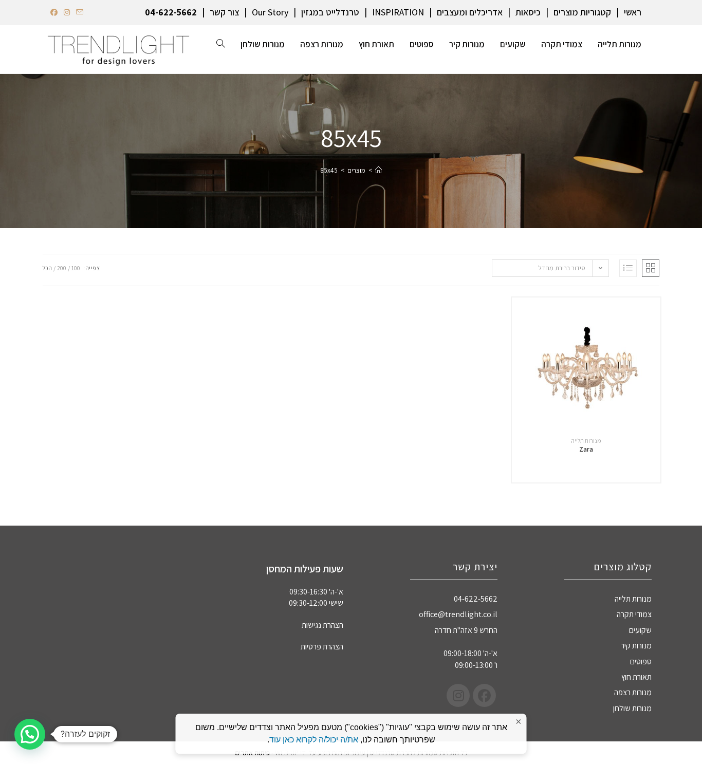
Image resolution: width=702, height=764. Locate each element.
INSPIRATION (398, 12)
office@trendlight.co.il (458, 614)
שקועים (640, 630)
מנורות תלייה (586, 440)
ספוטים (641, 661)
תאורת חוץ (636, 677)
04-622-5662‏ (171, 12)
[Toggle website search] (221, 44)
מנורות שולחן (632, 708)
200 (61, 268)
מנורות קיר (636, 645)
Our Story (270, 12)
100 (75, 268)
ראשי (632, 12)
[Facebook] (484, 695)
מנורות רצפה (633, 692)
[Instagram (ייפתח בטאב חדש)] (67, 12)
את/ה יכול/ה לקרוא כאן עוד (313, 739)
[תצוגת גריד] (650, 268)
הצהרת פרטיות (322, 646)
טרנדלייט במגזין (330, 12)
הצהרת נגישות (322, 625)
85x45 (329, 170)
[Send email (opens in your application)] (79, 12)
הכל (47, 268)
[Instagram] (458, 695)
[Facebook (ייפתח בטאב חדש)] (55, 12)
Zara (586, 449)
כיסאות (528, 12)
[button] (29, 734)
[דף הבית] (378, 170)
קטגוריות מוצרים (582, 12)
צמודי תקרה (634, 614)
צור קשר (224, 12)
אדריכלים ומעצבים (470, 12)
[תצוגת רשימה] (628, 268)
